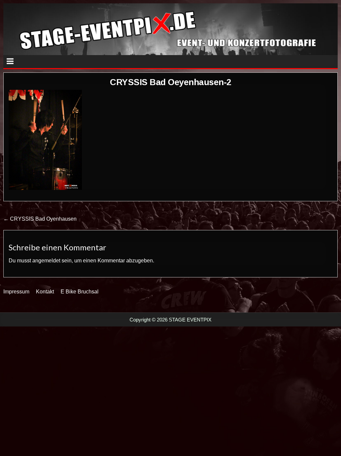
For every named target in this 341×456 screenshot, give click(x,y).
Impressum (16, 291)
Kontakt (45, 291)
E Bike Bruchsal (80, 291)
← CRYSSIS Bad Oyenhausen (40, 219)
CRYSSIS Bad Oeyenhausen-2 (170, 82)
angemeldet (46, 260)
